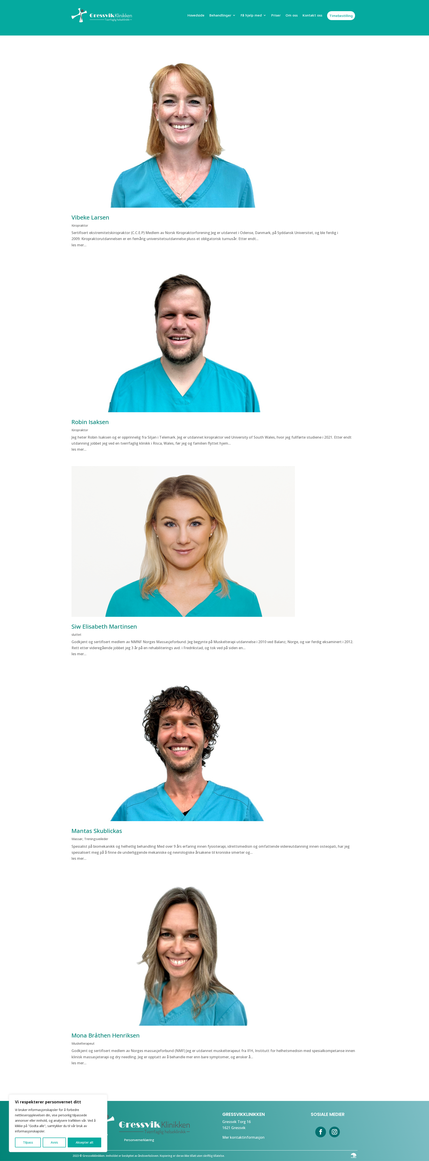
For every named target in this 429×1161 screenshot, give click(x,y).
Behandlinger (220, 15)
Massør (77, 839)
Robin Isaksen (90, 422)
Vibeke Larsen (90, 217)
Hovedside (195, 15)
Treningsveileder (96, 839)
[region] (58, 1123)
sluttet (76, 634)
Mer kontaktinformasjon (243, 1137)
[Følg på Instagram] (334, 1132)
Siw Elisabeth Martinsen (104, 626)
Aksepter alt (84, 1142)
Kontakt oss (312, 15)
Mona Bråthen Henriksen (106, 1035)
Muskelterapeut (83, 1043)
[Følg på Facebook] (320, 1132)
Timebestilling (341, 16)
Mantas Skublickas (97, 831)
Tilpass (28, 1142)
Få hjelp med (251, 15)
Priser (276, 15)
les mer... (79, 245)
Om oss (292, 15)
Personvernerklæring (139, 1140)
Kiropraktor (80, 225)
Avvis (54, 1142)
